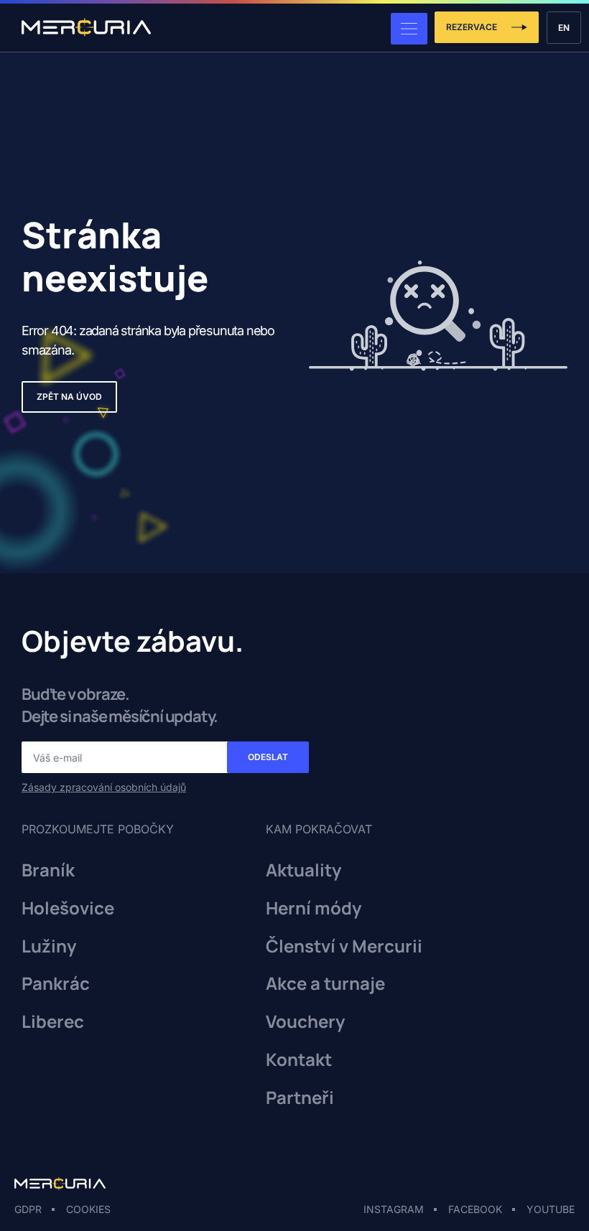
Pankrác (56, 983)
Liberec (53, 1021)
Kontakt (299, 1059)
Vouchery (305, 1021)
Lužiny (49, 946)
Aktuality (303, 870)
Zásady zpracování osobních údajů (104, 787)
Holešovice (68, 908)
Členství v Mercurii (344, 946)
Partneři (300, 1097)
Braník (48, 870)
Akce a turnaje (325, 983)
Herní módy (313, 908)
